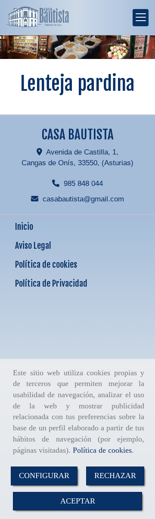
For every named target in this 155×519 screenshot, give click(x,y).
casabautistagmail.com (83, 199)
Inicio (24, 226)
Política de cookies (102, 450)
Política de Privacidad (51, 283)
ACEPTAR (77, 501)
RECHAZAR (115, 475)
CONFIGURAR (44, 475)
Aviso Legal (33, 245)
